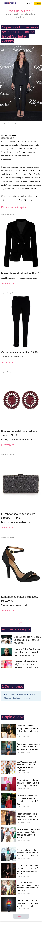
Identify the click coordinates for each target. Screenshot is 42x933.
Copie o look (21, 11)
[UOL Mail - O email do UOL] (28, 3)
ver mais (20, 916)
